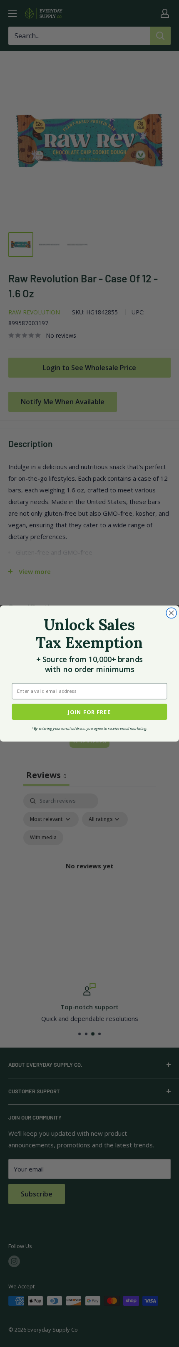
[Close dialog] (171, 613)
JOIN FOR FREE (89, 711)
